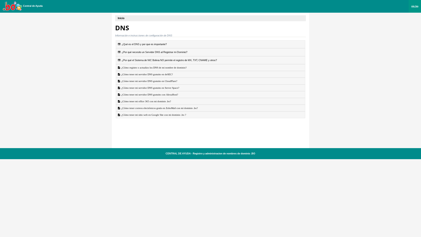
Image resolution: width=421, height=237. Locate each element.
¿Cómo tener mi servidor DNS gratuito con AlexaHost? (149, 94)
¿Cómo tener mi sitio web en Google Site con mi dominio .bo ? (153, 115)
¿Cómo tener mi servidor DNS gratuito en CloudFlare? (148, 81)
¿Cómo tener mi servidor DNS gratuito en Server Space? (149, 88)
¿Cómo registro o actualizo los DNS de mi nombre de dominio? (153, 67)
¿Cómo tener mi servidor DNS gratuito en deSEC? (146, 74)
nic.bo (414, 6)
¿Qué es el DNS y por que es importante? (143, 44)
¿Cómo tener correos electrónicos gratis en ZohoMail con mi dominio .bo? (159, 108)
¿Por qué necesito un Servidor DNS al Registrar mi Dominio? (153, 52)
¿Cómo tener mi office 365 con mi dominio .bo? (145, 101)
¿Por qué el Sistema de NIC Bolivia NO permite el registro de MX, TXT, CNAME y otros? (168, 60)
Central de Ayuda (32, 5)
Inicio (121, 18)
